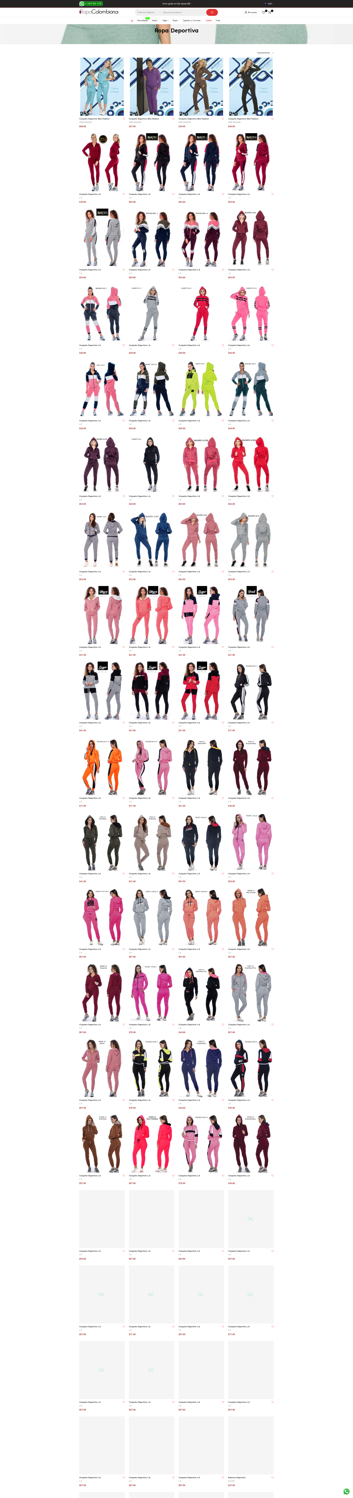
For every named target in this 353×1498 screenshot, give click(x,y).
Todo (217, 20)
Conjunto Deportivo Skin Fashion (94, 119)
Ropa (175, 20)
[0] (263, 12)
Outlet (209, 20)
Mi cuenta (252, 12)
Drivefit (231, 1481)
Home (168, 35)
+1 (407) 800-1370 (92, 3)
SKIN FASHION (85, 122)
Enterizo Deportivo (237, 1477)
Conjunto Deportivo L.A (90, 194)
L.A (80, 197)
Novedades (143, 20)
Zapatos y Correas (191, 20)
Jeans (154, 20)
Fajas (165, 20)
